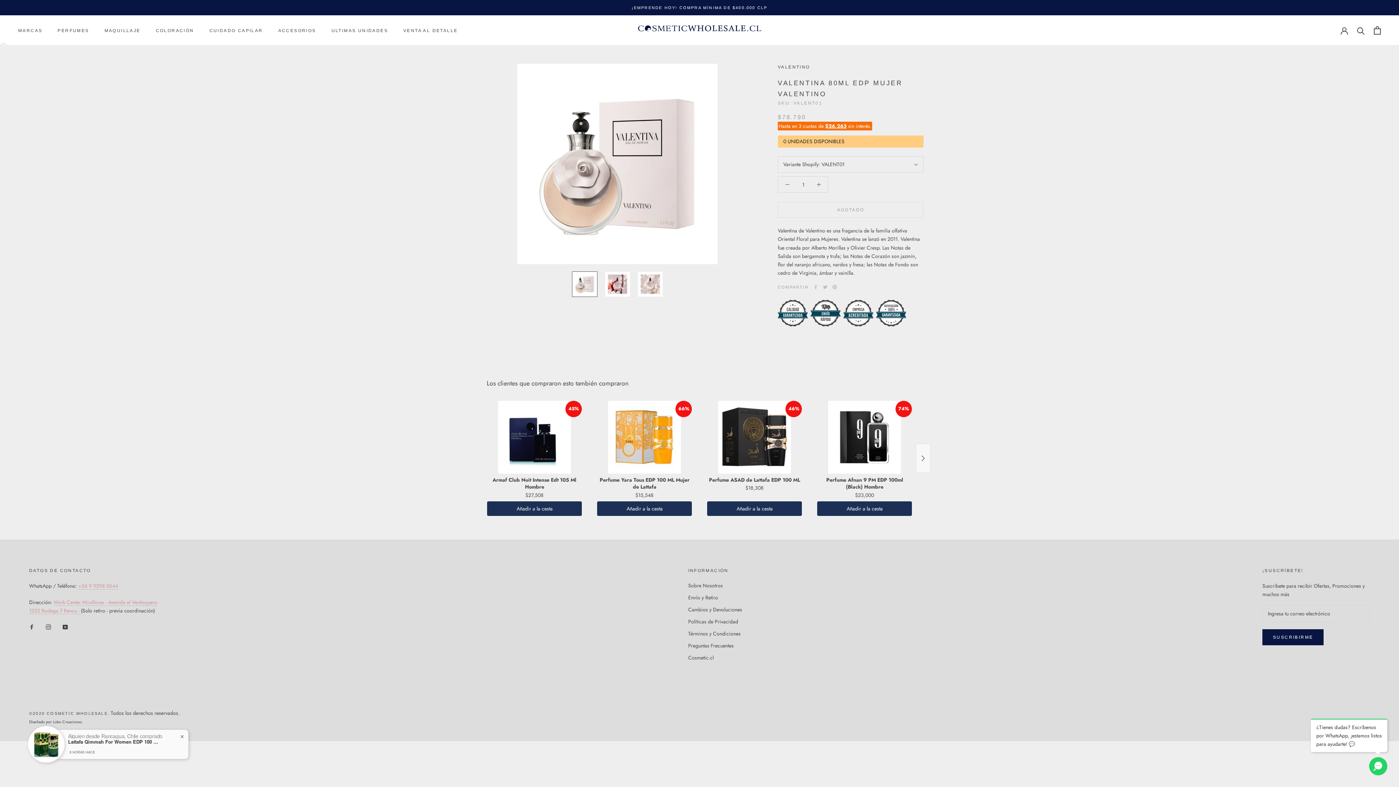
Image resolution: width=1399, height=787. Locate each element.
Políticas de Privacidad (713, 621)
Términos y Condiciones (714, 633)
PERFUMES (73, 30)
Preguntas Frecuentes (711, 645)
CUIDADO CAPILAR (236, 30)
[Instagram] (48, 626)
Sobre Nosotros (705, 585)
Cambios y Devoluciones (715, 609)
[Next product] (923, 458)
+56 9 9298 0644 (98, 586)
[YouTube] (65, 626)
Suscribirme (1293, 637)
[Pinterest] (834, 287)
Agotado (851, 209)
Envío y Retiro (703, 597)
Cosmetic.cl (701, 657)
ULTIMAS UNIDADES (360, 30)
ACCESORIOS (297, 30)
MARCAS (30, 30)
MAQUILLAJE (123, 30)
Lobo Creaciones (67, 722)
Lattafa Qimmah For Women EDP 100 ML (113, 742)
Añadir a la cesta (535, 508)
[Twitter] (825, 287)
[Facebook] (816, 287)
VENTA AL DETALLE (430, 30)
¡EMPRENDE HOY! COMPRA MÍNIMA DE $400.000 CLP (700, 7)
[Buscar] (1361, 30)
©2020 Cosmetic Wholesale (68, 713)
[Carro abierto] (1377, 30)
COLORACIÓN (175, 30)
